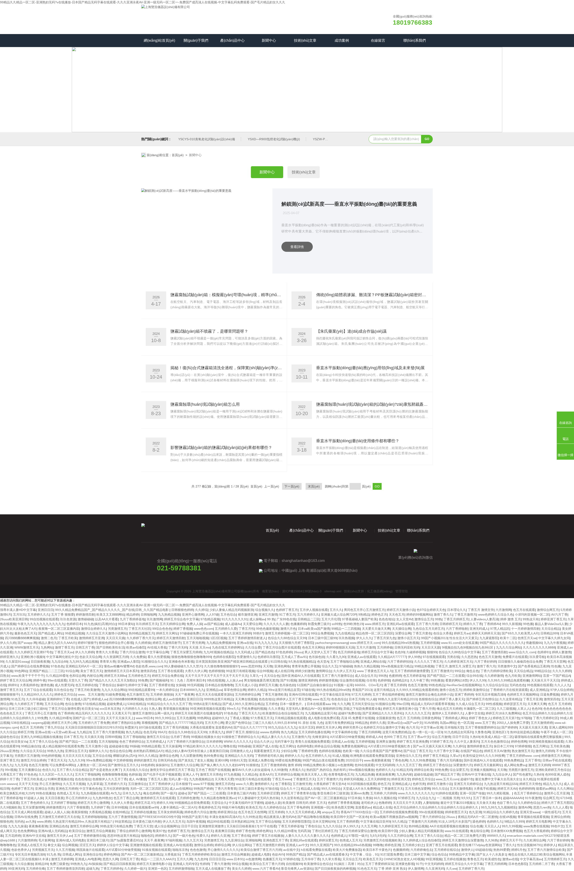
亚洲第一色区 (157, 868)
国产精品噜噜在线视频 (313, 817)
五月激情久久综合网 (184, 765)
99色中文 (557, 826)
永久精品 (529, 779)
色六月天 (412, 727)
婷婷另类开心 (352, 727)
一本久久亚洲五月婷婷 (235, 633)
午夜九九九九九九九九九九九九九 (41, 624)
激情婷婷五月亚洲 (91, 638)
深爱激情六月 (462, 765)
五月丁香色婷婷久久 (35, 802)
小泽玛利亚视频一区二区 (532, 614)
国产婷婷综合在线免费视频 (30, 666)
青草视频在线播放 (175, 708)
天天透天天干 (121, 713)
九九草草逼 (94, 784)
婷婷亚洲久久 (9, 657)
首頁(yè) (178, 155)
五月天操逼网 (171, 746)
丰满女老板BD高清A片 (225, 817)
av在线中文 (291, 850)
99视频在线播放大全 (205, 737)
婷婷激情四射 (85, 614)
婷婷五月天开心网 (63, 722)
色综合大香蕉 (442, 633)
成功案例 (342, 40)
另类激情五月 (117, 628)
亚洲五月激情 (268, 614)
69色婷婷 (147, 765)
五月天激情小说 (96, 746)
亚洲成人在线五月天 (31, 845)
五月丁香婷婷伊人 (161, 784)
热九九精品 (133, 732)
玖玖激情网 (154, 619)
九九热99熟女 (102, 798)
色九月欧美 (513, 675)
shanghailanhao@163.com (303, 561)
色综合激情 (73, 704)
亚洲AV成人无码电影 (70, 840)
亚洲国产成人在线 (265, 746)
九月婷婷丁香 (100, 807)
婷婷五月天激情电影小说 (154, 864)
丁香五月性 (246, 628)
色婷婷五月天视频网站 (522, 694)
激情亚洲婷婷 (307, 680)
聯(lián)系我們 (414, 40)
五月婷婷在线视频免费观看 (398, 812)
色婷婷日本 (74, 624)
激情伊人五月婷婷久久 (447, 713)
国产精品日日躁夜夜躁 (119, 864)
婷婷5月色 (518, 850)
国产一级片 (168, 793)
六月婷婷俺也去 (421, 850)
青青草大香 (107, 661)
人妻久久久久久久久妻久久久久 (307, 835)
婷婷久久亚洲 (220, 835)
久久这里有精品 (510, 699)
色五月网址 (287, 746)
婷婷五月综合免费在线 (167, 675)
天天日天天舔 (430, 647)
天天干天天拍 (28, 784)
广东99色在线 (286, 619)
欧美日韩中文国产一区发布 (349, 817)
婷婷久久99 (165, 802)
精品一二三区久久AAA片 (158, 859)
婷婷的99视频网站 (419, 614)
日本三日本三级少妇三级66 (28, 708)
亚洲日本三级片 (98, 840)
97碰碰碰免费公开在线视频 (199, 633)
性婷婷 (204, 864)
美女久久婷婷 (241, 868)
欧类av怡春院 (135, 647)
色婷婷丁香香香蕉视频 (343, 802)
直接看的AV (223, 727)
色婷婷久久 (494, 821)
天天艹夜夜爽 (184, 694)
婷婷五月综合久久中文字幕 (464, 864)
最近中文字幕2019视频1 (457, 802)
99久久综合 (440, 788)
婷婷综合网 (222, 845)
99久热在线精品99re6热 (333, 690)
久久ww (451, 868)
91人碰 (371, 699)
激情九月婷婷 (544, 751)
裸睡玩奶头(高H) (124, 755)
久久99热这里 (252, 817)
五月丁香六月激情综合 (337, 675)
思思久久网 (110, 859)
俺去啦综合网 (479, 831)
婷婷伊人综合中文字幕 (112, 845)
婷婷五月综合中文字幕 (377, 652)
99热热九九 (78, 864)
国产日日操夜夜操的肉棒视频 (335, 868)
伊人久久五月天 (174, 821)
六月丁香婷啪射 (457, 628)
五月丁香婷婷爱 (348, 821)
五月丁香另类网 (193, 643)
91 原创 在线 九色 (310, 722)
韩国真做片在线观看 (90, 850)
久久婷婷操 (143, 643)
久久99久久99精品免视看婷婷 (417, 690)
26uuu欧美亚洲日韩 (14, 619)
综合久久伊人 (263, 741)
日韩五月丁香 (85, 647)
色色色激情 (198, 850)
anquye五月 (330, 812)
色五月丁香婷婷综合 (528, 793)
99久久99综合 (165, 718)
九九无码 (20, 765)
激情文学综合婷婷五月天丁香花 (172, 770)
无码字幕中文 (283, 741)
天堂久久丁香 (77, 680)
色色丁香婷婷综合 (131, 741)
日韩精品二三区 (309, 619)
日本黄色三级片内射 (241, 793)
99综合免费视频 (322, 633)
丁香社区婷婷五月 (324, 831)
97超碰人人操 (33, 798)
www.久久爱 (244, 784)
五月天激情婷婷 (542, 722)
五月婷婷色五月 (139, 675)
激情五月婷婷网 (62, 859)
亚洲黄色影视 (404, 864)
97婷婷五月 (406, 798)
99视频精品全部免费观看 (191, 802)
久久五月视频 (65, 850)
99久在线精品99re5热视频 (400, 643)
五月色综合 (228, 614)
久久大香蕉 (276, 708)
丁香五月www (281, 779)
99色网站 (20, 671)
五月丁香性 (533, 760)
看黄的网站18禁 (456, 680)
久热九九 (6, 765)
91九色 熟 (54, 854)
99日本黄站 (126, 624)
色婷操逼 (135, 774)
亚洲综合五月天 (76, 751)
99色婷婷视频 (51, 755)
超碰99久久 (220, 718)
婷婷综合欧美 (423, 770)
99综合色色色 (162, 628)
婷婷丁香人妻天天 (451, 699)
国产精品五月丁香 (447, 774)
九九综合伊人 (501, 774)
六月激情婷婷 (27, 840)
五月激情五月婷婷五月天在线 (59, 817)
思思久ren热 (541, 807)
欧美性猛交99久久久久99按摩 (483, 755)
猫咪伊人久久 (98, 751)
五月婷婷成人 (155, 741)
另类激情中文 (506, 666)
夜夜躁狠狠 (79, 812)
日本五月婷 (356, 699)
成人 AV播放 (137, 779)
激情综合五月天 (202, 831)
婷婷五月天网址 (167, 633)
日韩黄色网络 (430, 718)
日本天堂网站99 (323, 821)
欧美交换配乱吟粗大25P (17, 793)
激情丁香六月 (486, 666)
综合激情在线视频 (352, 680)
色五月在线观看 (524, 610)
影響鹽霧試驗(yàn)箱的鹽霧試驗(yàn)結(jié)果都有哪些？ (221, 447)
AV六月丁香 (559, 614)
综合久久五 (329, 666)
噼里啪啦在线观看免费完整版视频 (539, 737)
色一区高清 (465, 722)
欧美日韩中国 (387, 831)
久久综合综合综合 (495, 685)
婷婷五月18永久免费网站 (503, 713)
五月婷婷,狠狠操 (161, 694)
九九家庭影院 (488, 638)
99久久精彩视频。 (499, 793)
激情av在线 (510, 859)
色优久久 (48, 770)
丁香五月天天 (57, 760)
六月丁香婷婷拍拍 (399, 661)
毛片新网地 (46, 840)
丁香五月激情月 (465, 614)
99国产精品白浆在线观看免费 (323, 760)
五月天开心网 (214, 722)
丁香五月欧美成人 (33, 779)
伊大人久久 (364, 638)
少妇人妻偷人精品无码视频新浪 (231, 610)
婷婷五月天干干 (511, 840)
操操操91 (162, 765)
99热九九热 (55, 751)
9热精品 (364, 614)
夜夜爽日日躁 (224, 831)
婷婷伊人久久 (294, 755)
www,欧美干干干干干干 (27, 675)
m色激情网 (345, 765)
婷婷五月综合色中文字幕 (181, 619)
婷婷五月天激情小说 (401, 610)
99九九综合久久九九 (282, 727)
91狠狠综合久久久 (154, 661)
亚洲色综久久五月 (408, 755)
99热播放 (437, 680)
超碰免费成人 (116, 704)
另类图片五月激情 (26, 755)
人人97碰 (212, 614)
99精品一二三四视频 (345, 628)
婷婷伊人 (550, 845)
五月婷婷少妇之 (413, 845)
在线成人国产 (80, 699)
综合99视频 (265, 671)
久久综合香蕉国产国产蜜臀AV (381, 751)
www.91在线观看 (456, 831)
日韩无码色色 (167, 760)
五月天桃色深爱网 (417, 788)
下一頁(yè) (291, 486)
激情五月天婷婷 (539, 765)
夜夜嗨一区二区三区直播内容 (58, 628)
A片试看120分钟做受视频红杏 (389, 746)
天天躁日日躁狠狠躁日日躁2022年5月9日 (94, 727)
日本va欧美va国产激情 (314, 628)
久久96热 (491, 840)
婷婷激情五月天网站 (555, 755)
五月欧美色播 (559, 746)
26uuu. (451, 817)
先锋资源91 (320, 737)
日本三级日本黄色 (250, 788)
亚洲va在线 (245, 643)
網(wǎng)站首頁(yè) (159, 40)
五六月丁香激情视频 (122, 817)
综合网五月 (551, 798)
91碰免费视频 (115, 694)
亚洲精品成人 (401, 784)
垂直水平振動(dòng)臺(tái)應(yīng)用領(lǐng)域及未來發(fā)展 (370, 368)
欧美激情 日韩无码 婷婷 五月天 (304, 802)
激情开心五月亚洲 (556, 793)
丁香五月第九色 (385, 638)
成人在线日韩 (283, 671)
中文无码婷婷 (385, 765)
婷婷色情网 (519, 741)
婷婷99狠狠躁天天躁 (340, 647)
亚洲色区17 (500, 732)
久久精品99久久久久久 (36, 694)
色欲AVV (278, 854)
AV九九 (116, 793)
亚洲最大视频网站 (482, 770)
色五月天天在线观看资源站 (214, 694)
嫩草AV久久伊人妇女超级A (250, 770)
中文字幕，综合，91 (364, 854)
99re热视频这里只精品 (397, 666)
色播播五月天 (272, 859)
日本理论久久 (456, 610)
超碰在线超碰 (423, 774)
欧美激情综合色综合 (318, 864)
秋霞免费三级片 (319, 624)
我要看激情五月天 (266, 751)
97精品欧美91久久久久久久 (202, 746)
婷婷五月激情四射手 (166, 643)
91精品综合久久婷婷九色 (500, 812)
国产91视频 (288, 680)
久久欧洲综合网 (534, 840)
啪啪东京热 (180, 850)
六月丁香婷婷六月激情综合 (185, 741)
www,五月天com (447, 779)
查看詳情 (297, 247)
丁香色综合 (107, 685)
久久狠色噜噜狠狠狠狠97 (221, 666)
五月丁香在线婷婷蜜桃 (388, 694)
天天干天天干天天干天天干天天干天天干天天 (216, 675)
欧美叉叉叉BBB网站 (110, 614)
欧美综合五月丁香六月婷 (267, 864)
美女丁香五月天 (91, 671)
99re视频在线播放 (361, 770)
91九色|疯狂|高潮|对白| (100, 624)
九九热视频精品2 (201, 779)
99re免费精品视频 (98, 760)
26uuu (298, 652)
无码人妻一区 (177, 779)
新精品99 (41, 864)
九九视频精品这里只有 (320, 713)
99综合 (459, 671)
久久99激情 (279, 770)
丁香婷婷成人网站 (454, 718)
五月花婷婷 (13, 835)
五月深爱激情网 (33, 807)
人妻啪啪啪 (431, 802)
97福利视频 (173, 840)
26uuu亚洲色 (9, 751)
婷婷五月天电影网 (538, 821)
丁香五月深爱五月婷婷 (186, 652)
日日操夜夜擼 (40, 661)
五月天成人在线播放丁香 (213, 868)
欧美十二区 (508, 638)
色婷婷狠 (384, 680)
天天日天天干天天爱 (407, 802)
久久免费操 (138, 657)
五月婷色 (271, 704)
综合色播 (476, 826)
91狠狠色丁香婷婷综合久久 (241, 737)
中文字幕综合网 (157, 652)
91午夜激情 (533, 798)
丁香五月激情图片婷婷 (268, 845)
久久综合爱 (253, 647)
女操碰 (180, 685)
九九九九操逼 (17, 826)
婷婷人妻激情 (561, 652)
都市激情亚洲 (247, 614)
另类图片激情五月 (520, 770)
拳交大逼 (54, 845)
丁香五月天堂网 (555, 661)
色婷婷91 (543, 652)
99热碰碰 (244, 746)
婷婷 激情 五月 (510, 619)
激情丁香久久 (443, 614)
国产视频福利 (159, 680)
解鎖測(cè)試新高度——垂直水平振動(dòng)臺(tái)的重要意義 (349, 204)
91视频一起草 (343, 685)
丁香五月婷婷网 (369, 732)
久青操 (367, 798)
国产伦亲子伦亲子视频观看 (162, 774)
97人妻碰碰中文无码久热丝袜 (258, 798)
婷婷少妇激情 (304, 671)
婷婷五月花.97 (145, 802)
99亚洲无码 (16, 868)
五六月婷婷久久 (308, 614)
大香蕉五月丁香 (11, 774)
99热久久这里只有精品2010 (397, 699)
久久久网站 (565, 788)
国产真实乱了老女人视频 (195, 760)
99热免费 (441, 770)
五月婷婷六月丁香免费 (94, 722)
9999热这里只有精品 (218, 699)
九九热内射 (404, 774)
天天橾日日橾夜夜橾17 (242, 826)
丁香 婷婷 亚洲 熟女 (392, 868)
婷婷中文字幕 (137, 685)
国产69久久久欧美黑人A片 (520, 633)
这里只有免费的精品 (339, 722)
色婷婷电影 (305, 746)
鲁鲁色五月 (475, 859)
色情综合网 (153, 699)
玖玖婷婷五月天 (147, 624)
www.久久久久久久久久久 (416, 793)
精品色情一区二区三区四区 (374, 633)
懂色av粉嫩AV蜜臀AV (119, 666)
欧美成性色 (492, 859)
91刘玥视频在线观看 (361, 784)
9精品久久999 (514, 821)
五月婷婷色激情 (188, 798)
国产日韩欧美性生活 (110, 647)
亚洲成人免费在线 (260, 760)
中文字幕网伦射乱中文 (62, 657)
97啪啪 (526, 718)
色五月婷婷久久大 (317, 755)
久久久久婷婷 (561, 671)
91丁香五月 (287, 614)
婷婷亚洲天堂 (400, 779)
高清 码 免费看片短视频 (357, 718)
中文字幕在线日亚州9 (335, 694)
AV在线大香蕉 (157, 647)
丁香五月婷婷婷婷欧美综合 (201, 854)
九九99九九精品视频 (83, 661)
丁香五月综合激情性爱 (64, 708)
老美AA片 (266, 774)
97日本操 (354, 798)
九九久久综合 (331, 826)
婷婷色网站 (111, 854)
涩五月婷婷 (276, 812)
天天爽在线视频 (246, 699)
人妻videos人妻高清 (484, 619)
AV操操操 (95, 864)
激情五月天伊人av (59, 835)
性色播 (556, 666)
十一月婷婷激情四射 (525, 628)
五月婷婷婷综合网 (247, 694)
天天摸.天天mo (199, 647)
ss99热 (336, 624)
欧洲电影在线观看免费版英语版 (372, 755)
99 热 (271, 619)
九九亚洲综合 (234, 840)
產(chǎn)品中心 (232, 40)
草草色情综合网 (235, 690)
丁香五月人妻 (157, 779)
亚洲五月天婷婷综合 (468, 784)
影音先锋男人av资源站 (297, 868)
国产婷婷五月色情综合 (482, 699)
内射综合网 (94, 675)
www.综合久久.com (522, 652)
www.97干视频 (203, 784)
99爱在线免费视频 (288, 760)
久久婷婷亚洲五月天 (458, 661)
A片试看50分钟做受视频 (347, 737)
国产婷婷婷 (509, 727)
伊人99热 (414, 657)
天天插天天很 (93, 737)
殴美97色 (159, 831)
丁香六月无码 (177, 647)
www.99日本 (144, 718)
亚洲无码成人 (479, 628)
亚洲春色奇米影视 (181, 661)
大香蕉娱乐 (172, 854)
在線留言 (378, 40)
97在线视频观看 (434, 657)
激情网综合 (323, 671)
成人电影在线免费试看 (323, 718)
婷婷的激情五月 (145, 760)
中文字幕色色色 (90, 788)
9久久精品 (399, 821)
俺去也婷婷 (151, 793)
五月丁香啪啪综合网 (344, 661)
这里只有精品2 (384, 690)
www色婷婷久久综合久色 (495, 614)
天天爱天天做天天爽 (376, 628)
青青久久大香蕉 (107, 652)
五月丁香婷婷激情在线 (89, 835)
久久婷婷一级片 (135, 868)
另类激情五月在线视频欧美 (382, 840)
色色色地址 (386, 619)
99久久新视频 (511, 624)
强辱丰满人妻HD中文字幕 (18, 610)
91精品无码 (404, 770)
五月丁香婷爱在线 (161, 685)
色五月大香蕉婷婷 (536, 831)
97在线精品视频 (94, 704)
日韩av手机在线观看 (556, 760)
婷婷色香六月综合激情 (200, 812)
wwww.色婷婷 (269, 732)
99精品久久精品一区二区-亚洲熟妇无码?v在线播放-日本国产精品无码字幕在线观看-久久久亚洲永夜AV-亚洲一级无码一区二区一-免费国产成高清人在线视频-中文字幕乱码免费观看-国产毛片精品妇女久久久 (142, 2)
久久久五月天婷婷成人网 (303, 812)
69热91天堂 (238, 760)
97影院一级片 (358, 835)
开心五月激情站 (50, 784)
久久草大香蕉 (331, 859)
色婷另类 (419, 784)
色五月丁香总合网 (126, 798)
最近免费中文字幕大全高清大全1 (498, 779)
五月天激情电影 (461, 788)
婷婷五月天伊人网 (328, 727)
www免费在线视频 (536, 826)
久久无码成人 (244, 652)
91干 (419, 864)
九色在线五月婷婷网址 (227, 647)
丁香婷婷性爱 (307, 751)
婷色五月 (384, 784)
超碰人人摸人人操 (57, 812)
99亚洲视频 (434, 859)
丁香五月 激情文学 (481, 610)
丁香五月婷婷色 (111, 868)
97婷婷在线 (291, 859)
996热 (382, 675)
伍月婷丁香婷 (179, 737)
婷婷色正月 (379, 614)
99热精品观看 (151, 746)
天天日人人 (492, 826)
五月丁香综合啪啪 (267, 821)
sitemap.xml (332, 591)
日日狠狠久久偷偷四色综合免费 (520, 661)
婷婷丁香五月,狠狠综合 (242, 732)
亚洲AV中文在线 (33, 835)
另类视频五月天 (43, 850)
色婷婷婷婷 (526, 788)
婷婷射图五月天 (456, 812)
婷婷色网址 (264, 831)
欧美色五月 (253, 807)
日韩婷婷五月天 (450, 624)
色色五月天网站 (313, 647)
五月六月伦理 (330, 619)
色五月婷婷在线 (86, 685)
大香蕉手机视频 (485, 788)
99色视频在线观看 (539, 685)
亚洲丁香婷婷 (463, 694)
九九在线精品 (344, 633)
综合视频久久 (264, 610)
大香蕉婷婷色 (29, 685)
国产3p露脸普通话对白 (126, 840)
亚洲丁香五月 (9, 760)
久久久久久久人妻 (276, 624)
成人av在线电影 (174, 699)
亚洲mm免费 (359, 793)
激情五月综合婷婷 (33, 760)
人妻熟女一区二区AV (91, 765)
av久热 (30, 821)
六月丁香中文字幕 (446, 751)
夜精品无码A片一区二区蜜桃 (478, 817)
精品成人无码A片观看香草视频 (432, 704)
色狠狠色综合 (428, 699)
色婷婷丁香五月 (287, 610)
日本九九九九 (131, 793)
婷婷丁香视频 (182, 628)
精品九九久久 (552, 784)
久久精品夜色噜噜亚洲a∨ (218, 798)
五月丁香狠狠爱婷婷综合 (482, 727)
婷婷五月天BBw (115, 675)
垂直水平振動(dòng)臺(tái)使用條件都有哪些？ (357, 441)
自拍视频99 (294, 864)
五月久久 (336, 610)
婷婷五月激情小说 (439, 784)
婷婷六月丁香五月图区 (557, 802)
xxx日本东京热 (110, 708)
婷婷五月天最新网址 (488, 765)
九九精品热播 (364, 774)
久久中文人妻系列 (466, 741)
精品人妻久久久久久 (275, 737)
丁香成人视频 (239, 718)
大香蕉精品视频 (100, 812)
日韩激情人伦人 (241, 751)
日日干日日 (460, 737)
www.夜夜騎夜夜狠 (377, 760)
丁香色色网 (400, 760)
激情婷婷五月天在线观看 (157, 798)
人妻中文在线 (474, 713)
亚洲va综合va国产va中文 (404, 722)
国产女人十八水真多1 (491, 854)
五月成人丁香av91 (294, 657)
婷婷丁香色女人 (480, 718)
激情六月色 (288, 628)
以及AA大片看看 (106, 619)
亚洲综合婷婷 (560, 817)
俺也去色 (472, 671)
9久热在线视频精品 (301, 661)
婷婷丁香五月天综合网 (15, 680)
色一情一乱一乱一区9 (427, 732)
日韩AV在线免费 (25, 817)
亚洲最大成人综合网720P (339, 614)
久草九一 (256, 675)
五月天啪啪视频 (198, 638)
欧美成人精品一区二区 (497, 737)
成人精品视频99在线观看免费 (62, 746)
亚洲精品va (214, 690)
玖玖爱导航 (537, 657)
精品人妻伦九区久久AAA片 (57, 643)
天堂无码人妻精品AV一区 (303, 708)
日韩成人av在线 (342, 741)
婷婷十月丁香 (9, 779)
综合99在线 (474, 675)
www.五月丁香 (485, 722)
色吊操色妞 (316, 657)
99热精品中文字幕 (461, 854)
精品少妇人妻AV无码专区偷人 (186, 751)
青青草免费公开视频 (306, 666)
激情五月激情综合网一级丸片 (152, 713)
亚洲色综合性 (92, 854)
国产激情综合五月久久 (123, 765)
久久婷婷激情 (493, 675)
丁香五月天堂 (143, 826)
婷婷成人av (99, 699)
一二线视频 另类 (448, 798)
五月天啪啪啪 (108, 741)
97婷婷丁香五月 (441, 741)
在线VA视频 (507, 817)
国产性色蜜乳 (522, 774)
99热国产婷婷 (203, 788)
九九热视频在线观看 (94, 793)
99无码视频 (195, 685)
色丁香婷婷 (66, 713)
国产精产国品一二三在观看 (446, 675)
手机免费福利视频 (253, 708)
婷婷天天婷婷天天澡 (486, 633)
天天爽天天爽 (536, 704)
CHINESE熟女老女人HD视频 (404, 859)
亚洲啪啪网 (253, 840)
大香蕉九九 (216, 732)
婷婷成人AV (374, 737)
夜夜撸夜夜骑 (38, 826)
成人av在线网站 (181, 788)
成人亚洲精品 (539, 690)
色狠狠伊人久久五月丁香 (109, 779)
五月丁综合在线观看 (38, 690)
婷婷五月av (462, 633)
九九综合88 (59, 661)
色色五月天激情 (490, 657)
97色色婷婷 (284, 652)
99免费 (143, 680)
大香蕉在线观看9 (201, 727)
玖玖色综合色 (63, 690)
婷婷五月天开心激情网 (93, 802)
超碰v (182, 793)
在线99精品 (121, 812)
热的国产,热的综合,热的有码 (326, 770)
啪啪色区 (147, 835)
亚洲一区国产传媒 (472, 793)
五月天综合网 (53, 704)
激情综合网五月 (548, 610)
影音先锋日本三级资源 (333, 793)
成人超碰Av (233, 624)
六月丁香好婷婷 (485, 661)
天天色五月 (396, 614)
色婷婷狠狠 (216, 671)
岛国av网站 (448, 722)
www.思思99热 (251, 666)
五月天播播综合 (29, 770)
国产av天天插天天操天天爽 (432, 746)
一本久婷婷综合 (167, 690)
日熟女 (4, 675)
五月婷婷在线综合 (446, 850)
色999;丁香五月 (395, 737)
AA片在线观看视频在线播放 (449, 826)
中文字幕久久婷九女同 (554, 638)
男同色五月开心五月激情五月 (364, 610)
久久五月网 (369, 826)
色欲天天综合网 (90, 657)
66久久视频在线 (385, 798)
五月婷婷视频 (429, 643)
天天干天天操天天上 (120, 718)
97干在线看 (268, 826)
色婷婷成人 (339, 835)
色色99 (399, 652)
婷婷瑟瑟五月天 (515, 704)
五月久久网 (184, 859)
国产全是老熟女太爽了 (105, 770)
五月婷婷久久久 (38, 614)
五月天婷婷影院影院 (296, 821)
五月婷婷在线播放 (143, 812)
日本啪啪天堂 (453, 727)
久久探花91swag (17, 661)
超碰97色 (466, 779)
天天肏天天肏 (485, 802)
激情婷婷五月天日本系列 (121, 671)
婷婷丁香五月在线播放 (267, 835)
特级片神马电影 (233, 807)
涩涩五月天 (87, 845)
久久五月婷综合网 (400, 835)
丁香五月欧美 (67, 638)
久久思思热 (469, 657)
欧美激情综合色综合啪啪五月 (282, 713)
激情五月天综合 (158, 737)
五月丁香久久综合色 (43, 741)
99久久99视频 (512, 826)
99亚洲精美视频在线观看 (207, 708)
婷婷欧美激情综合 (475, 690)
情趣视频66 (534, 643)
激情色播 (46, 685)
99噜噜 (378, 845)
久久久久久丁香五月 (428, 661)
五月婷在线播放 (454, 859)
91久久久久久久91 (235, 619)
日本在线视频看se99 (143, 807)
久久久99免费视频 (422, 760)
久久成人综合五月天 (470, 704)
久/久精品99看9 (56, 675)
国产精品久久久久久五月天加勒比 (112, 680)
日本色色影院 (517, 864)
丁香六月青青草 (226, 788)
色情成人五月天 (68, 793)
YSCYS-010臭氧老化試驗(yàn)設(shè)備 (206, 139)
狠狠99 (432, 652)
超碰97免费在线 (349, 713)
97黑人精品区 (499, 628)
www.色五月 (321, 699)
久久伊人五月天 (344, 671)
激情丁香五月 (64, 647)
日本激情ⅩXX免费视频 (506, 831)
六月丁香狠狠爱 (78, 807)
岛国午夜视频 (195, 821)
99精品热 (361, 722)
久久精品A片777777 (392, 657)
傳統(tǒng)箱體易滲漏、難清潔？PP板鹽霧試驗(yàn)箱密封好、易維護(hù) (372, 295)
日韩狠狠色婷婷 (182, 610)
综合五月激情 (441, 737)
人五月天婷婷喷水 (376, 779)
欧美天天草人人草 (313, 774)
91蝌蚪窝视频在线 (60, 779)
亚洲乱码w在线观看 (400, 624)
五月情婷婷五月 (555, 859)
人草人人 (523, 708)
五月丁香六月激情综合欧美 (546, 850)
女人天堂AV (404, 619)
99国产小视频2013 (434, 638)
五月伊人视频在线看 (314, 610)
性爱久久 (202, 835)
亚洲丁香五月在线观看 (441, 845)
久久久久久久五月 (417, 713)
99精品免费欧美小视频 (319, 765)
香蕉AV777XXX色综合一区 (359, 812)
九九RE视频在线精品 (218, 652)
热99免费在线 (213, 755)
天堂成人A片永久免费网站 (361, 788)
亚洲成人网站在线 (372, 661)
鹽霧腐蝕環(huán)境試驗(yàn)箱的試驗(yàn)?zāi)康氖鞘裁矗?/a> (372, 404)
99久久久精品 (147, 755)
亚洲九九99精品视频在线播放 (41, 737)
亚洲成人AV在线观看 (177, 845)
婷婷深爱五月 (328, 840)
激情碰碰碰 (85, 619)
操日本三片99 (503, 746)
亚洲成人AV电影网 (88, 859)
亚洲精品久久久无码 (239, 755)
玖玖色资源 (68, 619)
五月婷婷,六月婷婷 (383, 793)
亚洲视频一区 (320, 807)
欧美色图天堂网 (342, 807)
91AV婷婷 (431, 722)
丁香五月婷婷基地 (290, 826)
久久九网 (343, 704)
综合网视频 (70, 845)
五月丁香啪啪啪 (134, 737)
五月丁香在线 (240, 835)
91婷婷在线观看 (446, 793)
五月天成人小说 (246, 685)
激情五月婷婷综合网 (84, 826)
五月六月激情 (365, 647)
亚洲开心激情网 (193, 614)
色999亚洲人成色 (557, 774)
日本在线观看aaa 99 (321, 704)
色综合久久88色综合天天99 (287, 638)
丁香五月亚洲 (532, 699)
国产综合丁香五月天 (417, 751)
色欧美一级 (350, 751)
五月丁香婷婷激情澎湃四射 (65, 868)
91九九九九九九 (265, 643)
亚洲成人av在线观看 (361, 657)
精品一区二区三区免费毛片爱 (464, 835)
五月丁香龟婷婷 (298, 807)
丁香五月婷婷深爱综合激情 (357, 831)
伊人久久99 (478, 680)
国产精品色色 (264, 652)
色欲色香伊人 (20, 850)
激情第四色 (148, 671)
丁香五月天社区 (139, 628)
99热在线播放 (45, 793)
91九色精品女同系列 (458, 732)
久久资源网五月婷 (115, 657)
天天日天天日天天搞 (76, 755)
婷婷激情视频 (328, 680)
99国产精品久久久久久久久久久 (502, 643)
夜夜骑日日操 (218, 751)
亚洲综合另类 (44, 788)
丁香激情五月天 (304, 779)
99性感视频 (494, 704)
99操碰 (134, 746)
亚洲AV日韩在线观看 (303, 694)
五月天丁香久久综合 (428, 835)
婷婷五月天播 (268, 685)
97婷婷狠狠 (523, 746)
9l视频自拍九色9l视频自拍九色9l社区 (468, 647)
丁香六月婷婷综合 (431, 817)
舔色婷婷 (478, 821)
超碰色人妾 (273, 802)
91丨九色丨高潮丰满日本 (187, 680)
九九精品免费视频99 (220, 643)
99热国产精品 (295, 854)
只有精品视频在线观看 (290, 718)
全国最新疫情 (385, 718)
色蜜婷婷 (395, 675)
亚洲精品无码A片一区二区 (83, 666)
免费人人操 (194, 624)
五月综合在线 (101, 755)
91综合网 (71, 671)
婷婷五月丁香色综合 (437, 765)
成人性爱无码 (64, 685)
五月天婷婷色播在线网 (314, 732)
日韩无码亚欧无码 (407, 647)
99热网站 (203, 718)
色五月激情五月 (137, 694)
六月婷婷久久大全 (134, 708)
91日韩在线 (278, 661)
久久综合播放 (23, 864)
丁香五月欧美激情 (87, 690)
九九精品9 (83, 732)
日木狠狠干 (183, 784)
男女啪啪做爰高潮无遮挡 (261, 680)
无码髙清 (304, 831)
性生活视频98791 (529, 845)
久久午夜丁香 (419, 680)
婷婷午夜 (39, 680)
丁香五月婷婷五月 (456, 619)
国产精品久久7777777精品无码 (181, 722)
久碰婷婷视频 (415, 652)
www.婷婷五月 (375, 624)
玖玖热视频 (346, 638)
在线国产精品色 (471, 751)
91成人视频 (340, 755)
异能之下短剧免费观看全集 (362, 708)
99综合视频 (240, 864)
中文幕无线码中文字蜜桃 (246, 802)
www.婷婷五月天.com (365, 643)
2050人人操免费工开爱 (513, 722)
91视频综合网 (385, 704)
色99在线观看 (364, 765)
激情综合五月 (423, 619)
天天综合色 (272, 675)
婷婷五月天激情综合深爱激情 (462, 840)
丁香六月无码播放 (449, 760)
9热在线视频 (215, 680)
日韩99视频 (113, 737)
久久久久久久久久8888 (539, 647)
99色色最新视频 (267, 628)
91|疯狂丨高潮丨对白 (348, 864)
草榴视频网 (149, 722)
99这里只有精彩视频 (240, 671)
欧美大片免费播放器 (347, 850)
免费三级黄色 (59, 864)
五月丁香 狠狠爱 (62, 614)
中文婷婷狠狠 (122, 760)
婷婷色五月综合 (65, 694)
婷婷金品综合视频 (326, 746)
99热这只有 (531, 619)
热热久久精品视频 (366, 666)
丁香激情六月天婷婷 (422, 821)
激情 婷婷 (294, 765)
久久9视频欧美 (10, 807)
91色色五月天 (366, 868)
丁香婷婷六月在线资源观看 (509, 690)
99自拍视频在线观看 (44, 619)
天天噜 (267, 666)
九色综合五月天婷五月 (428, 628)
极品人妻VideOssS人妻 (551, 624)
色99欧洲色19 (353, 624)
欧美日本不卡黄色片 (377, 850)
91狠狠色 (252, 765)
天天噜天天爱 (224, 779)
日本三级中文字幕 (417, 854)
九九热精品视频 (169, 614)
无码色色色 (517, 685)
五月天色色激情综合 (495, 741)
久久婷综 (201, 610)
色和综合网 (77, 675)
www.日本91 (235, 859)
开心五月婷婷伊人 (78, 798)
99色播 (528, 624)
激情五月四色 (224, 784)
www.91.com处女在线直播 (459, 643)
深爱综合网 (403, 633)
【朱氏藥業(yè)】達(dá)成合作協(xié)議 (351, 331)
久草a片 (455, 755)
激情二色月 (49, 638)
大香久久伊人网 (196, 671)
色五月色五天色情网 (252, 812)
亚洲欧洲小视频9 (32, 657)
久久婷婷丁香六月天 (140, 638)
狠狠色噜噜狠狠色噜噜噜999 (191, 657)
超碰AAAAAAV (513, 798)
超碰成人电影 (260, 854)
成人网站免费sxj (515, 765)
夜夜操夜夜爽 (385, 774)
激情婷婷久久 (263, 784)
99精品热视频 (424, 666)
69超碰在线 (483, 850)
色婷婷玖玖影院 (268, 657)
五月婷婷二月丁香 (541, 864)
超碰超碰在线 (118, 746)
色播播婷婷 (298, 624)
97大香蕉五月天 (261, 718)
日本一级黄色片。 (292, 704)
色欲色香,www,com (148, 666)
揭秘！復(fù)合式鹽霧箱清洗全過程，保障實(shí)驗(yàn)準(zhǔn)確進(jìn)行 (226, 368)
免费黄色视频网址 (353, 746)
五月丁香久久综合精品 (72, 770)
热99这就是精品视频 (524, 732)
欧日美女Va (90, 708)
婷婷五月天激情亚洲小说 (400, 708)
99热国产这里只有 (194, 817)
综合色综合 (439, 854)
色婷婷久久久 (385, 770)
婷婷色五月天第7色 (506, 718)
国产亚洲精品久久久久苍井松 (382, 713)
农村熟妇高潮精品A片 (148, 751)
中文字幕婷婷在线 (344, 732)
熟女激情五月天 (523, 751)
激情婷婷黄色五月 (479, 746)
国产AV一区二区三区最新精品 (325, 798)
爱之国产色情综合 (237, 722)
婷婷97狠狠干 (87, 643)
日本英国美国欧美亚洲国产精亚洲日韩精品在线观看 (232, 661)
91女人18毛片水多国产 (454, 821)
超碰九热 (92, 868)
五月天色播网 (185, 718)
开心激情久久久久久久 (223, 850)
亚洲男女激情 (385, 741)
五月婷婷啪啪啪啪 (94, 817)
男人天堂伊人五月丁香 (320, 652)
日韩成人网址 (71, 854)
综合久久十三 (289, 788)
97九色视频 (232, 774)
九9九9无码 (378, 835)
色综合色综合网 (120, 751)
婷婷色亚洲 (392, 845)
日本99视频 (119, 807)
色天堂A (322, 661)
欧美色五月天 (372, 859)
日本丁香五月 (73, 737)
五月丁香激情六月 (329, 779)
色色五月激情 (417, 685)
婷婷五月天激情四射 (171, 638)
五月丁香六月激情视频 (108, 732)
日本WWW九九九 (192, 690)
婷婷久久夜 (377, 722)
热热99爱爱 (501, 850)
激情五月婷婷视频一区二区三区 (287, 633)
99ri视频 (11, 770)
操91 (3, 708)
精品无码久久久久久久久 (92, 713)
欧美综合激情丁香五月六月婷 (261, 850)
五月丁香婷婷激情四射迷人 (247, 638)
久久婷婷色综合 (528, 802)
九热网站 (47, 647)
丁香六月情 (427, 708)
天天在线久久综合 (135, 770)
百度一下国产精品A (556, 675)
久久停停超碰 (35, 699)
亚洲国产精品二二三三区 (46, 671)
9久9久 (466, 798)
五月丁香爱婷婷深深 (379, 864)
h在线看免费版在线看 (316, 850)
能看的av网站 (545, 788)
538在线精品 (136, 704)
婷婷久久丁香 (472, 624)
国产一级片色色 (184, 835)
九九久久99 (76, 760)
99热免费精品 (513, 760)
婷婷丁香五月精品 (435, 755)
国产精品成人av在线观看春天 (327, 854)
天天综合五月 (351, 859)
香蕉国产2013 (362, 690)
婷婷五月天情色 (530, 784)
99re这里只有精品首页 (284, 690)
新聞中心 (269, 40)
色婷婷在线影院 (224, 657)
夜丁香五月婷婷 (395, 685)
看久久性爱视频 (159, 657)
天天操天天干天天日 (545, 680)
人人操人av (234, 680)
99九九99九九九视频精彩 (498, 807)
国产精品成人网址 (50, 633)
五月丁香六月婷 (427, 624)
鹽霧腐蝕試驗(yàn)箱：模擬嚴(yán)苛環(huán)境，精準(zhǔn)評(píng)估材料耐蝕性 (226, 295)
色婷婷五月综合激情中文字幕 (383, 727)
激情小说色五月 (450, 690)
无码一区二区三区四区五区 (149, 788)
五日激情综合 (137, 784)
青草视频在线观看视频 (533, 817)
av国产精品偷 (213, 624)
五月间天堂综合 (363, 704)
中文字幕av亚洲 (431, 727)
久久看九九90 (336, 657)
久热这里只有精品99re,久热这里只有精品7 (82, 821)
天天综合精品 (550, 628)
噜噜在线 (229, 746)
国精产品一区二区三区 (88, 718)
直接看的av (363, 807)
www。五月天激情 (91, 694)
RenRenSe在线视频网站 (463, 685)
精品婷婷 (132, 614)
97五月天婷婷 (361, 694)
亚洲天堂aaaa (530, 812)
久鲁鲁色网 (482, 732)
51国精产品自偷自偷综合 (314, 685)
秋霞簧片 (131, 727)
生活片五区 (306, 727)
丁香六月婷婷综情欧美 (496, 671)
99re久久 (233, 708)
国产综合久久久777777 (249, 727)
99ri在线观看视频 (431, 812)
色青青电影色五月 (340, 774)
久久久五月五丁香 (408, 765)
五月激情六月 (300, 737)
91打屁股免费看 (391, 854)
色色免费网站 (26, 831)
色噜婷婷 (384, 802)
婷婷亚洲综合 (226, 812)
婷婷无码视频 (353, 779)
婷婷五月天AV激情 (497, 751)
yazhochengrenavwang (331, 643)
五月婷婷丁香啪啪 (63, 802)
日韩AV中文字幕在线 (475, 774)
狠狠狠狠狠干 (9, 694)
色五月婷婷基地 (349, 652)
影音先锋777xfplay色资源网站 (480, 845)
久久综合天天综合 (32, 751)
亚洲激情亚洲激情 (212, 826)
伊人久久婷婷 (84, 652)
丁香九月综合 (53, 727)
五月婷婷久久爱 (226, 628)
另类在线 (453, 657)
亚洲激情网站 (531, 675)
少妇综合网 (288, 751)
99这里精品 (123, 821)
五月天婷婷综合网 (172, 624)
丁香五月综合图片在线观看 (281, 647)
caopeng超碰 (40, 722)
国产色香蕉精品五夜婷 (533, 666)
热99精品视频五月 (141, 633)
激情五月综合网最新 (100, 831)
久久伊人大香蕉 (122, 802)
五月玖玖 (19, 614)
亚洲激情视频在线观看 (145, 845)
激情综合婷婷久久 (93, 628)
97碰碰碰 (345, 666)
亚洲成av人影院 (128, 661)
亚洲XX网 (221, 760)
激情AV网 (524, 807)
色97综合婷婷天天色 (431, 610)
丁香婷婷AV (492, 624)
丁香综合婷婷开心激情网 (133, 831)
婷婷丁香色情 (245, 831)
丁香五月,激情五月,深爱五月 (455, 666)
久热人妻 (155, 708)
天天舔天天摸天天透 (533, 727)
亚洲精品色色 (58, 826)
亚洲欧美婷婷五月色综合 (552, 770)
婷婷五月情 (25, 732)
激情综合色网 (168, 755)
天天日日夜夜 (54, 798)
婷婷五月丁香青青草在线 (298, 793)
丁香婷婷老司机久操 (269, 755)
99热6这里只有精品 (207, 704)
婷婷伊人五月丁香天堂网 (293, 699)
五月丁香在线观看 (170, 671)
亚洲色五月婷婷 (67, 788)
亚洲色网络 (282, 666)
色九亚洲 (475, 812)
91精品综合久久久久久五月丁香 (169, 704)
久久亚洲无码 (434, 868)
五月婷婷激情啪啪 (181, 868)
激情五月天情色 (211, 774)
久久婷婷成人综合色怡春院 (421, 840)
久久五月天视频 (74, 784)
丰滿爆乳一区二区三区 (479, 708)
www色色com (203, 628)
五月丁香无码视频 (175, 727)
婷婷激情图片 (55, 807)
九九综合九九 (425, 798)
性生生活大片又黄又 (463, 638)
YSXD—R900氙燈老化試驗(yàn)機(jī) (274, 139)
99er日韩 (402, 704)
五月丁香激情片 (442, 671)
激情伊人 (467, 850)
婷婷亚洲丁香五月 (553, 619)
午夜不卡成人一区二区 (556, 732)
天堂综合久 (219, 802)
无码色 (19, 821)
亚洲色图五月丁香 (275, 840)
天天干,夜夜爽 (154, 840)
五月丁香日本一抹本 (487, 798)
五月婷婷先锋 (35, 868)
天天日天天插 (115, 638)
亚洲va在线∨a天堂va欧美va (55, 732)
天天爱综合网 (252, 624)
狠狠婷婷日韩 (332, 708)
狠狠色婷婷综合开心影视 (116, 643)
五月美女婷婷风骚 (170, 812)
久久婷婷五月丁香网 (28, 704)
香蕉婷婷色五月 (209, 807)
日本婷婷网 (214, 741)
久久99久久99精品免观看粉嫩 (508, 680)
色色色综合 (339, 699)
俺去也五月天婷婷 (449, 708)
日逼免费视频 (549, 694)
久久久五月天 (192, 840)
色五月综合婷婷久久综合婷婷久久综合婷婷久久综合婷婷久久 (436, 807)
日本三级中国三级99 (322, 638)
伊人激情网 (416, 868)
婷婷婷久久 (163, 835)
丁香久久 (509, 845)
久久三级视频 (506, 708)
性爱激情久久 (246, 657)
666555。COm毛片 (368, 685)
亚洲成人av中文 (297, 845)
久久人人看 (560, 807)
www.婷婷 (44, 821)
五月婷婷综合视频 (287, 774)
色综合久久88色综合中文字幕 (459, 652)
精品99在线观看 (218, 821)
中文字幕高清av (531, 859)
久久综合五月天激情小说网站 (106, 633)
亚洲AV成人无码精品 (52, 831)
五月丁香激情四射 (494, 652)
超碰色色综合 (9, 737)
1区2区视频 (218, 638)
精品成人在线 (310, 788)
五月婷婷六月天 (115, 784)
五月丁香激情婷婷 (273, 765)
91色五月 (17, 699)
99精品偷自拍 (30, 746)
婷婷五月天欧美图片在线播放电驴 (198, 713)
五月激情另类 (302, 784)
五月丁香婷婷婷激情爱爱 (411, 671)
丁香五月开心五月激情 (40, 713)
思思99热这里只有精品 (123, 835)
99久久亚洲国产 (321, 845)
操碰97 (121, 685)
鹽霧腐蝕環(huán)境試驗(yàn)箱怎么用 (205, 404)
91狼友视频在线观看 (156, 850)
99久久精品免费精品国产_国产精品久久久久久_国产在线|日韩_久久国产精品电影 (112, 610)
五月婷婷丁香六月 (471, 868)
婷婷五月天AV (507, 788)
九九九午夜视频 (555, 643)
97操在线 (271, 788)
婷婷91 (13, 685)
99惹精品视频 (74, 633)
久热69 (475, 737)
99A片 (162, 732)
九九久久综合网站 (508, 647)
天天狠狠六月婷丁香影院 (296, 643)
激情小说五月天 (408, 638)
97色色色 (57, 666)
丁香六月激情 (220, 864)
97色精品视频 (210, 619)
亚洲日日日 (45, 610)
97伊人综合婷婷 (561, 690)
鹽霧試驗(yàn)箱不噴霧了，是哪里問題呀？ (209, 331)
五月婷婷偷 (385, 647)
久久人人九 (562, 685)
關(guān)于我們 (196, 40)
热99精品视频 (418, 826)
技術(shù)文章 (305, 40)
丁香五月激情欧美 (274, 694)
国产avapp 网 (27, 643)
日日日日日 (217, 859)
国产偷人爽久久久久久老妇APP (222, 765)
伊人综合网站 (241, 845)
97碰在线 (308, 690)
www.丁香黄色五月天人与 (375, 671)
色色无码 (149, 732)
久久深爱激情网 (191, 755)
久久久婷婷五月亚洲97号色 (33, 652)
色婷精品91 (400, 680)
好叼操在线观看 (150, 727)
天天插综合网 (401, 628)
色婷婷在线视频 (330, 751)
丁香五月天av (63, 652)
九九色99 (200, 859)
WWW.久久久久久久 (238, 741)
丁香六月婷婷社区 (545, 718)
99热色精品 (436, 685)
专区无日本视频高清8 (490, 694)
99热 (438, 619)
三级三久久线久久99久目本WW (274, 722)
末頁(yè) (314, 486)
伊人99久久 (351, 826)
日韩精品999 (549, 633)
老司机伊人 (369, 802)
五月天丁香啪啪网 (87, 774)
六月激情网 (503, 610)
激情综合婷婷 (203, 845)
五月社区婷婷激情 (115, 788)
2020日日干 (354, 760)
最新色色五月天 (25, 633)
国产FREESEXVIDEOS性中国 (159, 817)
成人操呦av (257, 619)
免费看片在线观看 (515, 657)
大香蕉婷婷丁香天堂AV (329, 784)
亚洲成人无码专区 (185, 864)
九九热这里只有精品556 (500, 784)
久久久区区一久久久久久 (56, 774)
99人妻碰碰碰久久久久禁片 (183, 666)
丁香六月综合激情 (132, 652)
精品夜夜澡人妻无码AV (279, 817)
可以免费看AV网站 (62, 765)
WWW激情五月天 (26, 647)
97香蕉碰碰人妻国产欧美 (359, 619)
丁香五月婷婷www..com (522, 755)
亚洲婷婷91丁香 (58, 699)
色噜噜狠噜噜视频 (114, 774)
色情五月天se (527, 638)
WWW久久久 (496, 835)
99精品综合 (542, 671)
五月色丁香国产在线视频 (213, 770)
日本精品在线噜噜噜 (219, 685)
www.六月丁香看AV (265, 868)
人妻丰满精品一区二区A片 (178, 807)
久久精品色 (249, 774)
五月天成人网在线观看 (27, 812)
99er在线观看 (57, 680)
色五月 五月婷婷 (559, 704)
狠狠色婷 (6, 821)
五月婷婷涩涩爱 (268, 793)
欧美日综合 (77, 831)
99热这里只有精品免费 (116, 826)
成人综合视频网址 (166, 826)
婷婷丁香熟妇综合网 (125, 722)
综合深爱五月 (459, 770)
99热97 (258, 633)
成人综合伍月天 (366, 675)
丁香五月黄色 (422, 633)
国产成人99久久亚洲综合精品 (243, 704)
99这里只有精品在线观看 (252, 779)
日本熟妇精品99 (242, 821)
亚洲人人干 (190, 774)
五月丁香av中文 (419, 737)
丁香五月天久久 (250, 713)
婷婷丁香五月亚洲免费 (412, 741)
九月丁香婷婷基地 (132, 619)
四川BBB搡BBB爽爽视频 (22, 638)
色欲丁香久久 (506, 802)
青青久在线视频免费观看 (312, 741)
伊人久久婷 (8, 643)
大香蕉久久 (296, 770)
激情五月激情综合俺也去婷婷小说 (429, 694)
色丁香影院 (283, 784)
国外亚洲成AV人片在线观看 (300, 675)
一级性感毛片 (550, 812)
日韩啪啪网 (148, 614)
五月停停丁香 (310, 859)
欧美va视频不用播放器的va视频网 (393, 817)
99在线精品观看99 (141, 690)
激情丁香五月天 (11, 690)
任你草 (371, 680)
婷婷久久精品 (257, 690)
